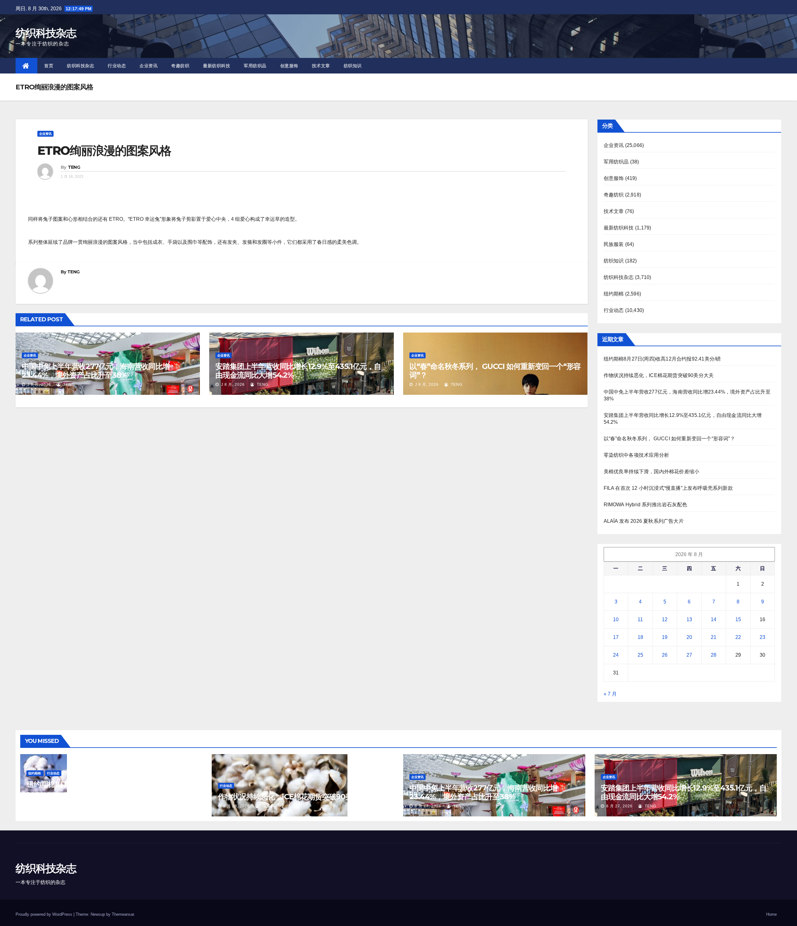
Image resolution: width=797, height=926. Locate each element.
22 (738, 637)
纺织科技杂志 (46, 33)
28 (713, 655)
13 (689, 619)
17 (616, 637)
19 (664, 637)
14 (713, 619)
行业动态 (117, 66)
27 (689, 655)
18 (640, 637)
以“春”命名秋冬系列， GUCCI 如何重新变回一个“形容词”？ (495, 371)
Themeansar (123, 914)
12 (664, 619)
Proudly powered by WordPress (44, 914)
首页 (48, 66)
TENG (74, 167)
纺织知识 (353, 66)
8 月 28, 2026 (45, 793)
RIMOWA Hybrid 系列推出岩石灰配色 (645, 504)
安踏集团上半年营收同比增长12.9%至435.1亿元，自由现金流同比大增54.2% (298, 371)
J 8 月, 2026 (38, 384)
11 (640, 619)
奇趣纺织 (180, 66)
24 (616, 655)
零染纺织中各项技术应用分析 (636, 455)
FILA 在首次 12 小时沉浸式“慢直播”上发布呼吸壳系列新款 (668, 488)
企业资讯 (148, 66)
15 (738, 619)
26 (664, 655)
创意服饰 (289, 66)
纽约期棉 (614, 293)
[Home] (26, 65)
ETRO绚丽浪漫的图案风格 (104, 150)
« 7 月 (610, 694)
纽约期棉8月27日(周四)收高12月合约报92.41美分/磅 (662, 358)
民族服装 (614, 244)
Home (771, 914)
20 (689, 637)
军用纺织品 (255, 66)
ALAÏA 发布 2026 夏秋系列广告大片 (644, 521)
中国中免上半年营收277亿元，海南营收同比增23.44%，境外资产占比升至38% (96, 371)
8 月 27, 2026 (428, 806)
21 (713, 637)
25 (640, 655)
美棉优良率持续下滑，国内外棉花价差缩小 (652, 471)
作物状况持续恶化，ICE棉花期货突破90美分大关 (659, 375)
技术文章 (321, 66)
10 (616, 619)
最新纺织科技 (216, 66)
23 (762, 637)
